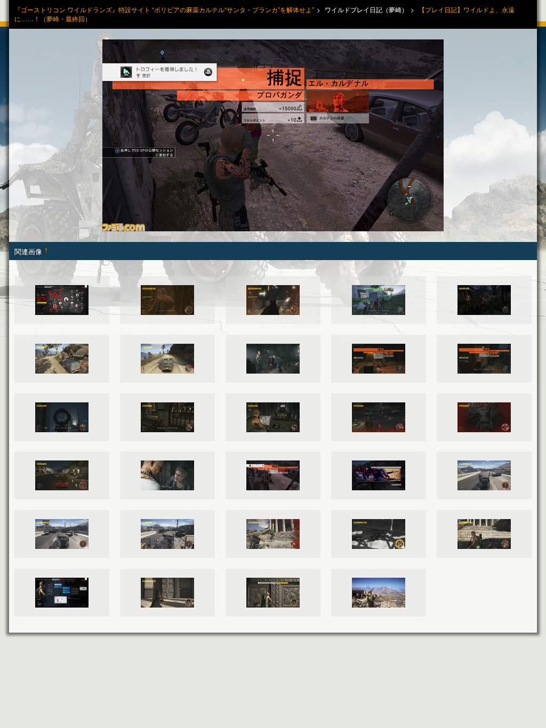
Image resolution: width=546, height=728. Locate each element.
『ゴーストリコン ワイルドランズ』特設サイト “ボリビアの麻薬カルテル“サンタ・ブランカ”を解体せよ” (164, 9)
